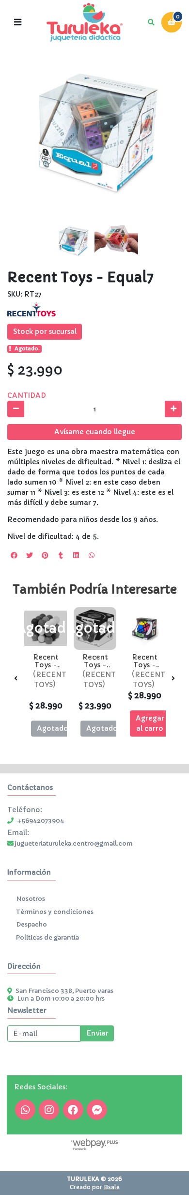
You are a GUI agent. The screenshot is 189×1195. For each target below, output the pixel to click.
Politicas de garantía (47, 937)
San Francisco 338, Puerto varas (64, 991)
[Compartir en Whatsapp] (91, 555)
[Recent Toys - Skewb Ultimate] (144, 628)
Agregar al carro (150, 723)
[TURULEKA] (84, 22)
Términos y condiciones (55, 912)
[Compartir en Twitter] (29, 555)
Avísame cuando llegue (94, 431)
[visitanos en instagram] (49, 1110)
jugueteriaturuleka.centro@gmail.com (73, 843)
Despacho (31, 924)
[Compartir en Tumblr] (60, 555)
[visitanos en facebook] (73, 1110)
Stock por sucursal (45, 331)
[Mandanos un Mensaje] (97, 1110)
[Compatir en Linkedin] (76, 555)
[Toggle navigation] (17, 22)
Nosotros (30, 899)
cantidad (26, 395)
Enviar (97, 1033)
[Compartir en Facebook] (14, 555)
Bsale (112, 1187)
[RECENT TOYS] (31, 309)
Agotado (52, 728)
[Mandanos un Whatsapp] (25, 1110)
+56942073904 (40, 821)
